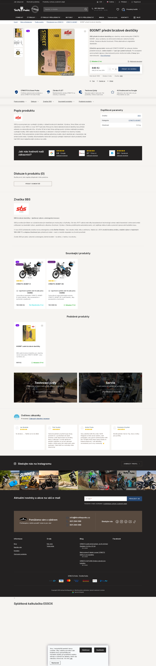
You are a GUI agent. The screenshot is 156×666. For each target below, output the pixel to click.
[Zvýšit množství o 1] (115, 69)
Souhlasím (100, 650)
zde (71, 658)
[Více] (137, 17)
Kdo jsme (50, 544)
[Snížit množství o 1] (109, 69)
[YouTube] (130, 521)
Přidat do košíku (129, 69)
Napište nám (18, 547)
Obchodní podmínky (33, 2)
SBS (121, 76)
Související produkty (65, 101)
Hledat (85, 9)
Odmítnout (86, 650)
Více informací (105, 55)
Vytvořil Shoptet (79, 592)
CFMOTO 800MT (135, 120)
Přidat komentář (33, 183)
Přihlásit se (134, 498)
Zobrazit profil (131, 464)
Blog (15, 544)
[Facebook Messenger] (125, 521)
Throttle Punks (83, 576)
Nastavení (55, 663)
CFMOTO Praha (73, 576)
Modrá (30, 278)
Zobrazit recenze (62, 155)
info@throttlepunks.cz (80, 517)
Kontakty (16, 551)
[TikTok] (134, 521)
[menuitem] (19, 17)
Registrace (137, 2)
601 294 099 (99, 8)
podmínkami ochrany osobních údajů (115, 503)
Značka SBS (47, 101)
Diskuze (34, 101)
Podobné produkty (85, 101)
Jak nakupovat (18, 2)
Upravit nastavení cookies (97, 590)
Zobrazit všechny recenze (39, 419)
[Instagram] (121, 521)
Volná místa (50, 546)
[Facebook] (117, 521)
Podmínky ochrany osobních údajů (54, 2)
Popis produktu (19, 101)
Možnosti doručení (136, 61)
